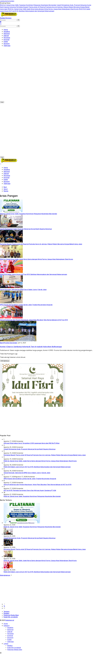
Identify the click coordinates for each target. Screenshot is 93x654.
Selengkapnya (5, 360)
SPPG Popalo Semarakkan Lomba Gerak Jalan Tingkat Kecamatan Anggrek (26, 305)
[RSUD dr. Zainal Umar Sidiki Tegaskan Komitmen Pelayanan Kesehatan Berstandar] (11, 212)
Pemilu (6, 191)
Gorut (6, 189)
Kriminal (6, 177)
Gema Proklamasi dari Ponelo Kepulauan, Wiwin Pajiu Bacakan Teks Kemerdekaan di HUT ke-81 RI (34, 320)
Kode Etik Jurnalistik (11, 617)
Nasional (7, 171)
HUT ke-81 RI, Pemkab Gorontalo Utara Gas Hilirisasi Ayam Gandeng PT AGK (30, 490)
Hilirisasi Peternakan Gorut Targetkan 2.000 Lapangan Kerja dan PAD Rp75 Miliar (32, 443)
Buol (5, 187)
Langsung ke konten (7, 1)
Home (6, 167)
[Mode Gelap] (0, 22)
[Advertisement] (11, 75)
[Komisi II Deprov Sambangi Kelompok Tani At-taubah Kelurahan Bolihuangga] (18, 341)
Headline (7, 169)
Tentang (8, 18)
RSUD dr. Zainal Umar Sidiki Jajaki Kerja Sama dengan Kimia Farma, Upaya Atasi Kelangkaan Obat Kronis (43, 9)
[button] (18, 20)
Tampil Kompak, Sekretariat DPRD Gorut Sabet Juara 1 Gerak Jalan (23, 289)
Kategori (7, 626)
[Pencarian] (0, 24)
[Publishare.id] (9, 16)
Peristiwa (7, 175)
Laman (6, 644)
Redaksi (3, 18)
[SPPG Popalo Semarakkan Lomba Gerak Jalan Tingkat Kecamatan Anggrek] (11, 303)
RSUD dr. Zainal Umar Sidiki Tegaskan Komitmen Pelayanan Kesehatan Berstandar (28, 5)
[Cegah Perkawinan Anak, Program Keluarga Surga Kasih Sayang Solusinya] (11, 227)
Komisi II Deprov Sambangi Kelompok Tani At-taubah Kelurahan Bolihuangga (31, 346)
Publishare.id (9, 620)
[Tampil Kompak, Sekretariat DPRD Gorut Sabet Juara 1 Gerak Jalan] (11, 288)
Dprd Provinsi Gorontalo (8, 343)
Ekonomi (7, 181)
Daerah (6, 173)
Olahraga (7, 183)
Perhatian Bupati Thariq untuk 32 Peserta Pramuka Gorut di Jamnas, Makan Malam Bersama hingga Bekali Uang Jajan (41, 244)
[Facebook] (4, 604)
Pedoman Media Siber (11, 615)
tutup (2, 102)
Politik (6, 179)
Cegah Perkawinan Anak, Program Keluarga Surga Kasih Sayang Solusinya (26, 229)
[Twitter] (4, 606)
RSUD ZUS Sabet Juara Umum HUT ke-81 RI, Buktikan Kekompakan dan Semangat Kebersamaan (45, 10)
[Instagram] (4, 608)
